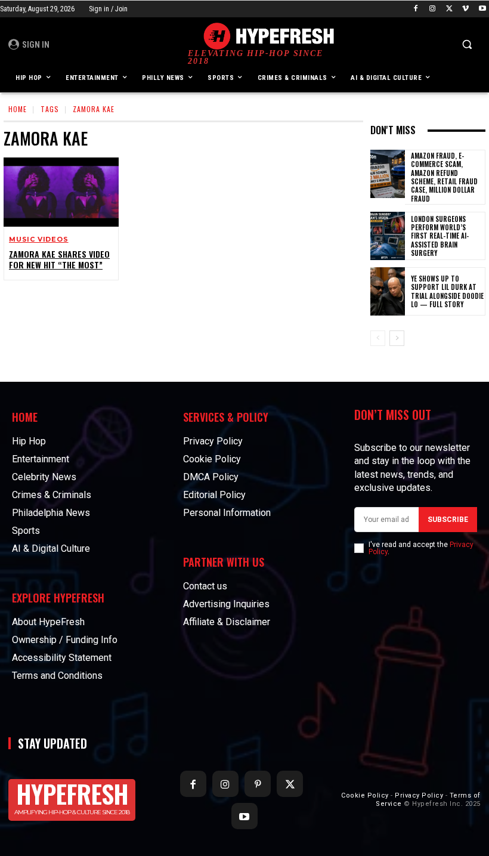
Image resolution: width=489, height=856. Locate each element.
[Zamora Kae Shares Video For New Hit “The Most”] (61, 192)
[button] (467, 44)
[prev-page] (377, 338)
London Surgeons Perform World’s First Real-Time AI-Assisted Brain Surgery (440, 236)
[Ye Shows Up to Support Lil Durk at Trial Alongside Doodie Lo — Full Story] (387, 291)
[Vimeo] (465, 9)
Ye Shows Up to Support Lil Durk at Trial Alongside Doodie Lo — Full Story (447, 291)
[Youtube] (482, 9)
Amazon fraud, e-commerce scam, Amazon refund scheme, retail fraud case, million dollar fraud (444, 177)
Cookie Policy (365, 795)
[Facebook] (416, 9)
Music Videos (39, 239)
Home (17, 109)
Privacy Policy (419, 795)
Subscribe (448, 519)
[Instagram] (433, 9)
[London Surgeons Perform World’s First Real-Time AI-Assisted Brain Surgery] (387, 236)
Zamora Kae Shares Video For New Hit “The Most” (59, 259)
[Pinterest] (257, 784)
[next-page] (396, 338)
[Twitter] (449, 9)
